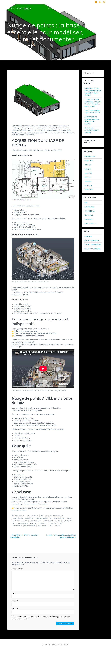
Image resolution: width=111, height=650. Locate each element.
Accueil (51, 8)
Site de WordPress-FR (92, 249)
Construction (18, 518)
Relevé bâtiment (30, 526)
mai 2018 (88, 177)
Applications (64, 8)
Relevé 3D (53, 523)
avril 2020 (88, 169)
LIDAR (69, 518)
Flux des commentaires (93, 245)
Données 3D (29, 518)
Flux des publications (92, 240)
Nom (14, 593)
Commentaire (17, 569)
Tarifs (97, 8)
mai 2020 (88, 165)
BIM (41, 515)
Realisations (78, 8)
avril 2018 (88, 181)
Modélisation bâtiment (52, 521)
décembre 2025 (90, 156)
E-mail (15, 601)
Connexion (88, 236)
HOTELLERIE (89, 215)
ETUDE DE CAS (90, 211)
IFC (51, 518)
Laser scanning (59, 518)
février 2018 (89, 190)
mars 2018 (88, 185)
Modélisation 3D (35, 521)
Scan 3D (57, 526)
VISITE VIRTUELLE (91, 223)
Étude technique (41, 518)
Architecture (19, 515)
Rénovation (42, 526)
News (89, 8)
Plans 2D (33, 523)
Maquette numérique (20, 521)
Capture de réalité (56, 515)
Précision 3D (43, 523)
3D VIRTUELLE (18, 8)
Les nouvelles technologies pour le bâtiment (92, 130)
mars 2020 (88, 173)
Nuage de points (22, 523)
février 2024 (89, 161)
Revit (50, 526)
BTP (46, 515)
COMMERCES (89, 207)
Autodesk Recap (32, 515)
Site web (15, 609)
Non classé (88, 219)
